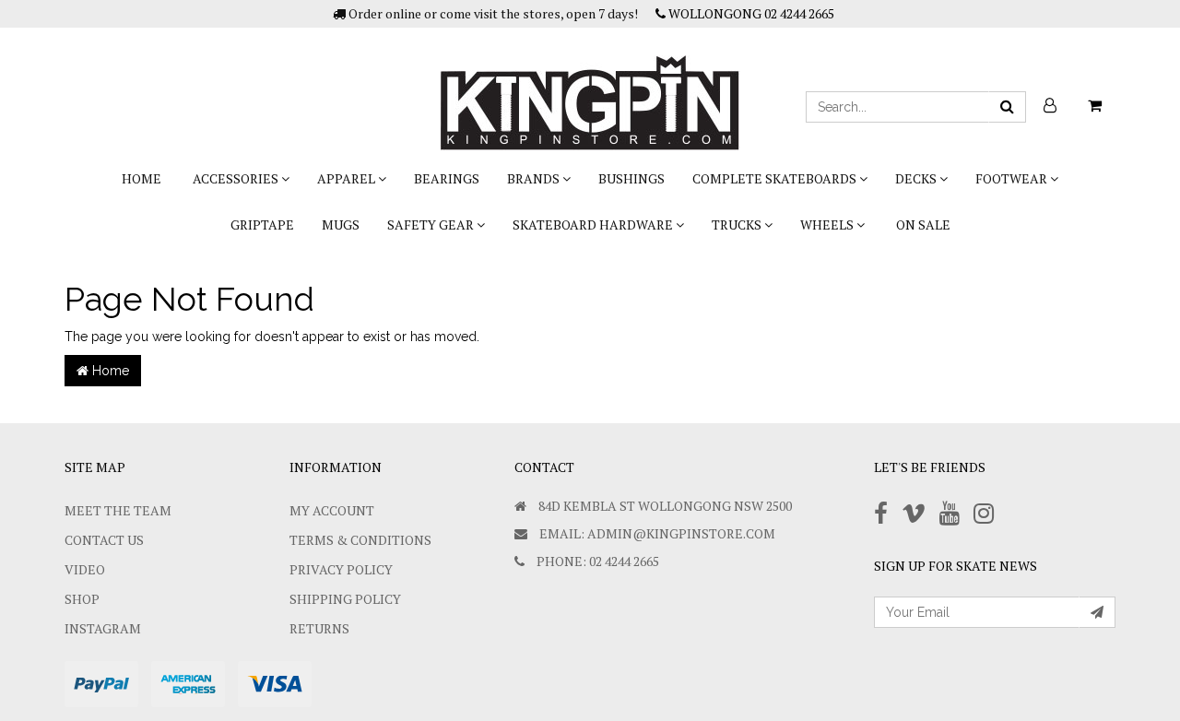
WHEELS (828, 224)
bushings (631, 178)
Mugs (341, 224)
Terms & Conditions (360, 540)
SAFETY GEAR (432, 224)
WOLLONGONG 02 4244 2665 (750, 13)
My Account (331, 510)
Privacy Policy (341, 569)
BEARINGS (446, 178)
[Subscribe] (1097, 612)
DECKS (917, 178)
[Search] (1007, 107)
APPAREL (347, 178)
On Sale (923, 224)
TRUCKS (738, 224)
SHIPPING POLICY (345, 599)
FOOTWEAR (1012, 178)
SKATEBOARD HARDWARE (594, 224)
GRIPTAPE (262, 224)
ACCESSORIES (237, 178)
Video (85, 569)
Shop (82, 599)
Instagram (103, 628)
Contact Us (104, 540)
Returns (319, 628)
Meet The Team (118, 510)
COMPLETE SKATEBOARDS (775, 178)
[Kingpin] (590, 87)
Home (141, 178)
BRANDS (534, 178)
